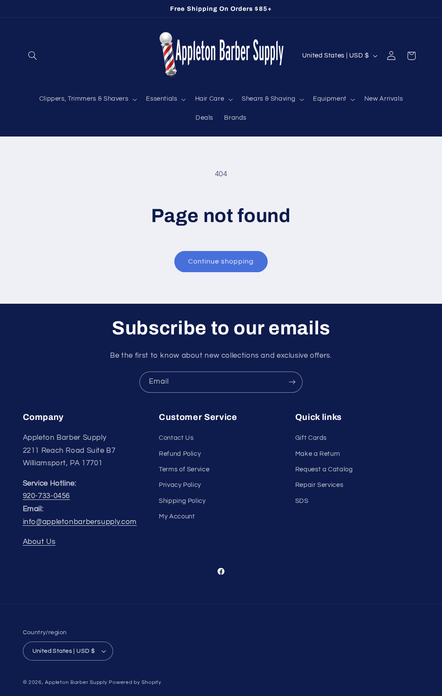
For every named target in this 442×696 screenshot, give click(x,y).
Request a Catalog (324, 469)
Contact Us (176, 438)
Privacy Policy (180, 485)
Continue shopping (221, 261)
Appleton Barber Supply (76, 682)
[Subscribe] (292, 382)
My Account (177, 516)
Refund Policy (180, 454)
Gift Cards (311, 438)
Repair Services (319, 485)
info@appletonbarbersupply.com (80, 522)
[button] (33, 56)
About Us (39, 542)
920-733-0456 (46, 496)
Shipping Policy (182, 501)
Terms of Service (184, 469)
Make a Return (317, 454)
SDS (302, 501)
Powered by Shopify (135, 682)
